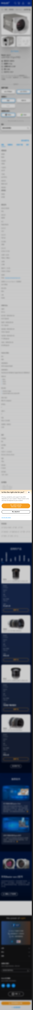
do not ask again (6, 517)
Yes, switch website (16, 505)
